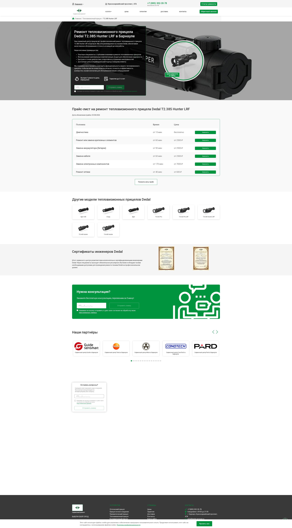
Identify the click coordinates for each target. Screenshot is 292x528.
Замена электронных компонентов (92, 164)
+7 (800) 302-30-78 (157, 3)
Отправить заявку (115, 87)
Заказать (205, 132)
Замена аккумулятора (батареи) (91, 148)
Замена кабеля (83, 156)
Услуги (108, 11)
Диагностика (82, 132)
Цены (126, 11)
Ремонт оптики (83, 172)
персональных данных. (129, 91)
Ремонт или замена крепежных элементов (96, 140)
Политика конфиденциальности (128, 525)
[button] (213, 331)
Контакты (182, 11)
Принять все (204, 524)
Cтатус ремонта (209, 4)
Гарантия (143, 11)
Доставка (164, 11)
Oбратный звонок (209, 11)
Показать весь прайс (146, 182)
